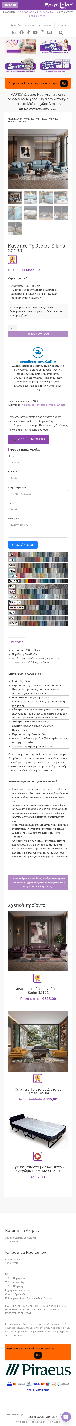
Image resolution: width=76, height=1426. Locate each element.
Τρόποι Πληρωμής (14, 1286)
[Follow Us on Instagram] (44, 32)
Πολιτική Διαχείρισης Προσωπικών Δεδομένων (29, 1298)
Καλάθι (17, 25)
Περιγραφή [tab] (16, 641)
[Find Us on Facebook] (22, 32)
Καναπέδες (41, 119)
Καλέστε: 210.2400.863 (28, 439)
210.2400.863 (25, 12)
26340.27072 (37, 16)
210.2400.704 (46, 12)
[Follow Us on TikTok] (30, 32)
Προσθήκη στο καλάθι (38, 333)
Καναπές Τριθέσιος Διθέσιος (50, 404)
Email (11, 503)
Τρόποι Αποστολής (15, 1282)
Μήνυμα (12, 518)
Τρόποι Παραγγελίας (16, 1278)
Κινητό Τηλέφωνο (17, 487)
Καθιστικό (29, 119)
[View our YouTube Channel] (36, 32)
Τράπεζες (30, 25)
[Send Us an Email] (15, 32)
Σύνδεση (61, 25)
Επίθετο (12, 471)
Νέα (7, 1274)
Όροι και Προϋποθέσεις (17, 1294)
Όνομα (11, 456)
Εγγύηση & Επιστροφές (17, 1290)
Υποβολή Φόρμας (23, 544)
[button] (10, 5)
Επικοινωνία (46, 25)
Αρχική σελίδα (15, 119)
